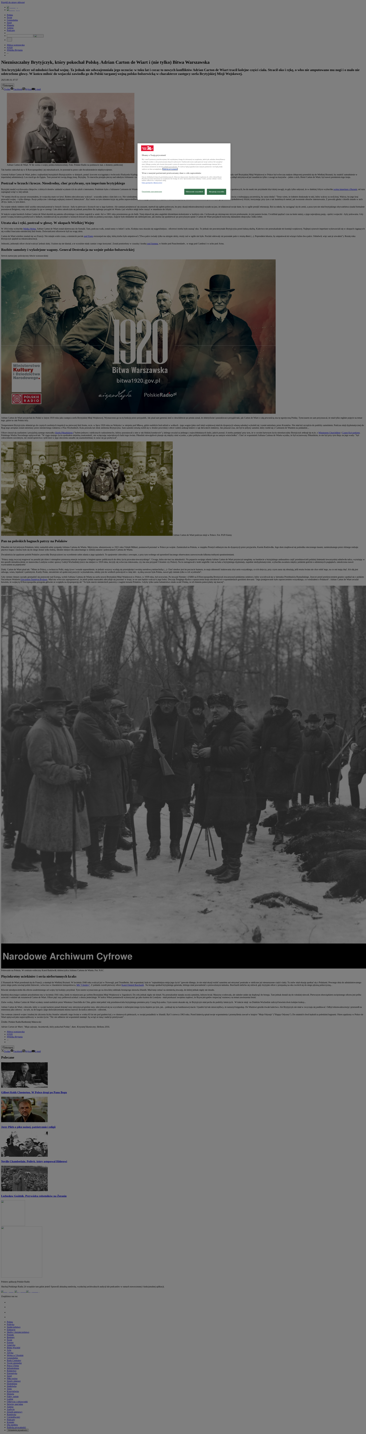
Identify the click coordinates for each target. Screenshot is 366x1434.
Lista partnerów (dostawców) (152, 183)
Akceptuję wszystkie (216, 192)
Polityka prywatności (170, 169)
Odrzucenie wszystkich (194, 192)
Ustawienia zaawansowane (152, 191)
